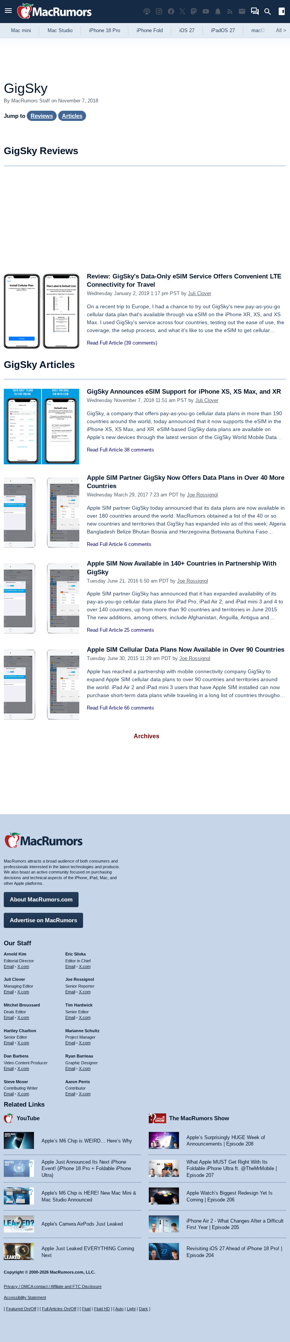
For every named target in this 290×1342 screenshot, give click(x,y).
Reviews (42, 116)
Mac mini (21, 30)
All (281, 30)
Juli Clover (199, 293)
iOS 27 (186, 30)
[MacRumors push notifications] (218, 11)
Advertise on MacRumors (43, 920)
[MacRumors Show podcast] (147, 11)
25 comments (139, 630)
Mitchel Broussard (22, 1005)
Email (9, 966)
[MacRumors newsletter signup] (242, 11)
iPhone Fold (150, 30)
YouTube (28, 1118)
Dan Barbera (16, 1056)
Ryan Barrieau (79, 1056)
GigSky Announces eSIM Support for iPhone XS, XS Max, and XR (184, 391)
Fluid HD (102, 1308)
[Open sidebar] (281, 12)
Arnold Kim (15, 954)
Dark (143, 1308)
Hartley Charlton (20, 1030)
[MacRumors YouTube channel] (206, 11)
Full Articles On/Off (59, 1308)
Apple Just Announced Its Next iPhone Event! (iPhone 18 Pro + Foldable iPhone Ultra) (86, 1168)
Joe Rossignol (202, 495)
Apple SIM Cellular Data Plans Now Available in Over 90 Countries (185, 649)
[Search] (270, 11)
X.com (23, 966)
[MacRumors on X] (182, 11)
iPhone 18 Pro (104, 30)
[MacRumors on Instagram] (159, 11)
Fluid (86, 1308)
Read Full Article (105, 343)
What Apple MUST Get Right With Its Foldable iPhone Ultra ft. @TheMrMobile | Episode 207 (232, 1168)
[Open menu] (8, 11)
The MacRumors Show (199, 1118)
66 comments (139, 708)
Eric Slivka (75, 954)
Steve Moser (16, 1081)
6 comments (137, 544)
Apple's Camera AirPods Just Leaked (82, 1224)
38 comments (139, 450)
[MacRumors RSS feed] (230, 11)
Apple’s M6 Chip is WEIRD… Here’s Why (87, 1141)
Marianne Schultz (82, 1030)
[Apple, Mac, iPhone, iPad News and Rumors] (54, 20)
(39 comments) (140, 343)
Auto (119, 1308)
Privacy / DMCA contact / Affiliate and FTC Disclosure (53, 1286)
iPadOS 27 (223, 30)
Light (131, 1308)
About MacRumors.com (41, 899)
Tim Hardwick (79, 1005)
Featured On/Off (21, 1308)
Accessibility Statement (25, 1297)
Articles (72, 116)
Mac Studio (60, 30)
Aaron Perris (77, 1081)
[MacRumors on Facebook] (171, 11)
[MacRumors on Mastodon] (193, 11)
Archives (146, 736)
